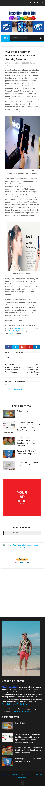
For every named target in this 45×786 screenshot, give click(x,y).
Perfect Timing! (22, 411)
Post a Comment (15, 389)
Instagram (22, 331)
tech (34, 63)
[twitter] (34, 3)
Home (5, 38)
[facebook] (30, 3)
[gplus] (38, 3)
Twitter (11, 333)
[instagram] (42, 3)
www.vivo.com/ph (21, 328)
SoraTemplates (17, 774)
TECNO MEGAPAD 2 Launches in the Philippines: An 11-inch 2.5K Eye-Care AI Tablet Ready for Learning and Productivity (22, 427)
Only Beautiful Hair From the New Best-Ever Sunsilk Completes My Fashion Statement (28, 750)
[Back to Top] (22, 783)
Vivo (7, 65)
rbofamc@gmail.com (22, 711)
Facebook (13, 331)
